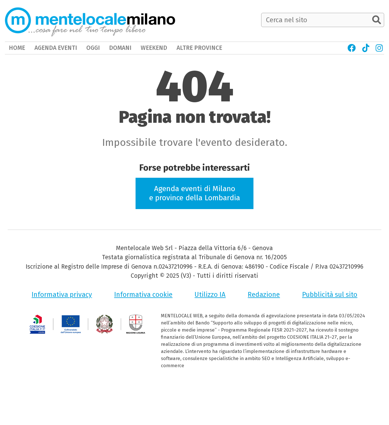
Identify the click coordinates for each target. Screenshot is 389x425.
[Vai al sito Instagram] (379, 48)
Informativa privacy (62, 295)
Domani (120, 48)
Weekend (154, 48)
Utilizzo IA (210, 295)
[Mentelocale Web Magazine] (75, 20)
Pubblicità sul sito (329, 295)
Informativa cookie (143, 295)
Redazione (264, 295)
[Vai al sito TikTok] (365, 48)
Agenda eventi (55, 48)
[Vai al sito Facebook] (351, 48)
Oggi (93, 48)
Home (17, 48)
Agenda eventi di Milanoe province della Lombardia (194, 193)
